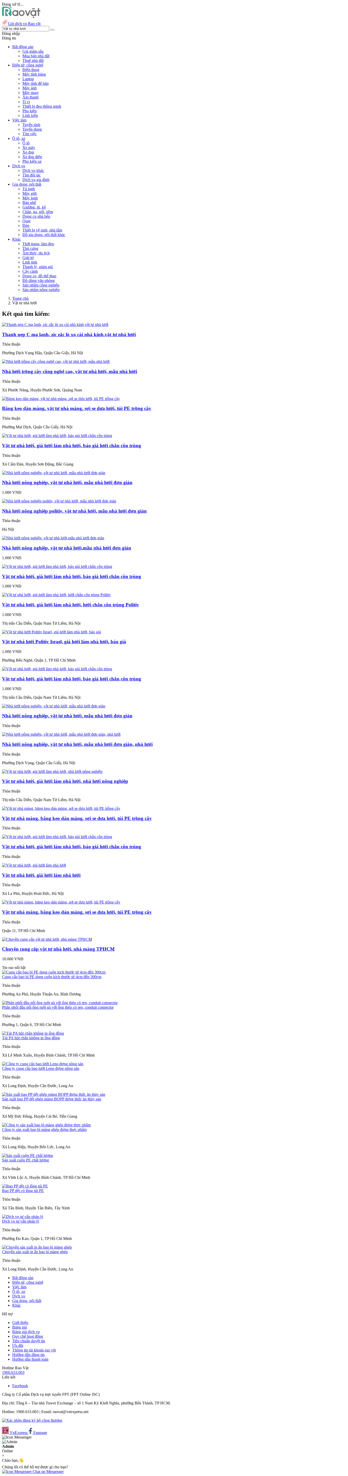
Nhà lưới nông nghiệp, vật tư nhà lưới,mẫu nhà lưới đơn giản (66, 548)
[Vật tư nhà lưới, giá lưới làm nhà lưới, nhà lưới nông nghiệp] (52, 771)
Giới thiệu (20, 1322)
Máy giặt (29, 193)
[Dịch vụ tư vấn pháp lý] (22, 1216)
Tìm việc (29, 134)
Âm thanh (30, 97)
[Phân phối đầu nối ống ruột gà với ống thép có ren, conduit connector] (60, 1003)
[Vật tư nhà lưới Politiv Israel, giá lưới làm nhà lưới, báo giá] (51, 632)
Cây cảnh (30, 271)
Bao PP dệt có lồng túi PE (23, 1190)
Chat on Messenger (48, 1471)
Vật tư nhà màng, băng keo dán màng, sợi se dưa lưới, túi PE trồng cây (77, 818)
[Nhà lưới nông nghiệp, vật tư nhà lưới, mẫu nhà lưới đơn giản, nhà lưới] (61, 734)
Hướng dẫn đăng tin (28, 1354)
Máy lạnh (30, 198)
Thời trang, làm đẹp (38, 244)
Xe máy (28, 147)
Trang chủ (20, 298)
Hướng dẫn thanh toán (30, 1359)
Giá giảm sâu (33, 51)
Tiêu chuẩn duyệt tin (28, 1341)
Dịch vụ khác (33, 170)
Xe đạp (28, 152)
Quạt (26, 221)
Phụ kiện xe (32, 161)
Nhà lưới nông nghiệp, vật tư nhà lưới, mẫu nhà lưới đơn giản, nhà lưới (77, 744)
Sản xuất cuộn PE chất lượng (25, 1160)
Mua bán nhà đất (35, 56)
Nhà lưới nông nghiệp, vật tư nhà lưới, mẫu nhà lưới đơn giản (67, 482)
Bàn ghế (29, 202)
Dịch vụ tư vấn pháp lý (20, 1221)
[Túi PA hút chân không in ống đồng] (33, 1033)
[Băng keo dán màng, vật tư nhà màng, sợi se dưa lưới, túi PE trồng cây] (61, 399)
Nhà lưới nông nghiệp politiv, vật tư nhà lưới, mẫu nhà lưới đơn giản (74, 511)
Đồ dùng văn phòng (38, 280)
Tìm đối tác (31, 175)
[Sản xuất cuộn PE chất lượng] (27, 1155)
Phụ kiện (29, 111)
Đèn (25, 225)
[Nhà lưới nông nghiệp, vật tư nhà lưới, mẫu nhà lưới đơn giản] (53, 473)
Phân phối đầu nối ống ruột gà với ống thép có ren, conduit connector (58, 1007)
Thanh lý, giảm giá (37, 267)
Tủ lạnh (28, 189)
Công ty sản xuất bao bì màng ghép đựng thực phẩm (44, 1129)
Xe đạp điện (32, 157)
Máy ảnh (29, 88)
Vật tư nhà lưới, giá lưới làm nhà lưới (41, 875)
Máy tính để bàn (35, 83)
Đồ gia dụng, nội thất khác (43, 235)
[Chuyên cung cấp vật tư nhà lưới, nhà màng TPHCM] (47, 939)
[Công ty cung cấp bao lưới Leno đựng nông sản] (42, 1064)
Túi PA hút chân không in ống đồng (31, 1038)
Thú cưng (30, 248)
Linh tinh (29, 262)
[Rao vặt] (21, 17)
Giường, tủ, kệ (34, 207)
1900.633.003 (13, 1372)
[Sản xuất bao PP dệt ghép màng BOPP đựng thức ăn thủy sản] (53, 1094)
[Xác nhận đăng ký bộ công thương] (32, 1420)
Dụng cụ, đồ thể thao (39, 276)
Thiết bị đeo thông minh (41, 106)
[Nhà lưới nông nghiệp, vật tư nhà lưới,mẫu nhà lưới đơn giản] (53, 538)
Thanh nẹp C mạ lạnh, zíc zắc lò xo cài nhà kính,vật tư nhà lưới (69, 334)
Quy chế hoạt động (27, 1336)
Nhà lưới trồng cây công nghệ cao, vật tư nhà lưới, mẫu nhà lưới (69, 371)
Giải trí (28, 257)
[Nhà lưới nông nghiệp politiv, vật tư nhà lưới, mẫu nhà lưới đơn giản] (59, 501)
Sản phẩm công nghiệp (40, 285)
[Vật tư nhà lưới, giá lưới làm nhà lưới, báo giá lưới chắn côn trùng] (57, 435)
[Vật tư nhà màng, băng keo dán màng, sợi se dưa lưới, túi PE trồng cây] (61, 808)
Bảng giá (19, 1327)
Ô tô (26, 143)
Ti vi (26, 102)
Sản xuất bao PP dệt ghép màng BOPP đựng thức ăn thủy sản (51, 1099)
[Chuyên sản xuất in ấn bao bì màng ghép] (37, 1247)
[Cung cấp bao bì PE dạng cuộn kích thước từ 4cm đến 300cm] (53, 972)
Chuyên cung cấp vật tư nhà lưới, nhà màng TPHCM (58, 949)
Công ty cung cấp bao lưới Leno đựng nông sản (40, 1068)
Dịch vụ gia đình (35, 179)
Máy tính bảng (34, 74)
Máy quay (30, 92)
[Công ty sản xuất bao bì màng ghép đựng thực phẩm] (46, 1125)
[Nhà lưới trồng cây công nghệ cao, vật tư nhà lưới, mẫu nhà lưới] (56, 361)
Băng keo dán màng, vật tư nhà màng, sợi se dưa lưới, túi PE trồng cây (76, 408)
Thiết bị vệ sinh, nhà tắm (42, 230)
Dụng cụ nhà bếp (36, 216)
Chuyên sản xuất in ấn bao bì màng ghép (35, 1252)
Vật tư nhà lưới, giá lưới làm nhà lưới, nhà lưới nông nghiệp (65, 781)
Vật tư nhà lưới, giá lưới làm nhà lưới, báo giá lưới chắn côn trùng (71, 445)
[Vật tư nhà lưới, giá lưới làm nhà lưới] (34, 865)
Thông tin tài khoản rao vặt (34, 1350)
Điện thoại (30, 69)
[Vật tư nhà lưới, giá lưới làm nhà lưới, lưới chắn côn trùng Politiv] (56, 595)
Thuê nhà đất (33, 60)
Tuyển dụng (32, 129)
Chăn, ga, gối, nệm (37, 212)
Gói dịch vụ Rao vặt (24, 23)
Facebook (20, 1386)
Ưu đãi (17, 1345)
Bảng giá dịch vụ (26, 1332)
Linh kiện (30, 115)
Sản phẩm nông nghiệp (41, 290)
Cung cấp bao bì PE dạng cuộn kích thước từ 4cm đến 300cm (51, 977)
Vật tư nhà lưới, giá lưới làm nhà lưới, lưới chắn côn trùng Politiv (70, 604)
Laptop (28, 79)
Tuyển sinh (31, 124)
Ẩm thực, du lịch (36, 253)
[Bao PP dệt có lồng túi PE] (25, 1186)
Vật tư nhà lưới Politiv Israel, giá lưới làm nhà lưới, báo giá (64, 641)
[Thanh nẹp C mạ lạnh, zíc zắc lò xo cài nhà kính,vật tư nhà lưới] (55, 324)
